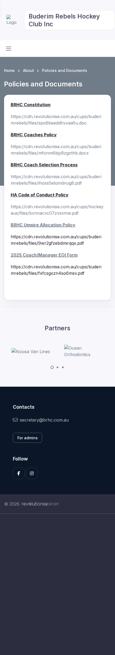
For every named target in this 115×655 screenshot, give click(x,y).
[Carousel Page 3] (62, 367)
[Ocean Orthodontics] (84, 351)
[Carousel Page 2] (57, 367)
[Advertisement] (57, 584)
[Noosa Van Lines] (30, 351)
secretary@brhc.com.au (44, 420)
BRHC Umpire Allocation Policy (43, 225)
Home (9, 70)
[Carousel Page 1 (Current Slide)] (52, 367)
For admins (27, 438)
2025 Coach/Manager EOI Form (44, 255)
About (28, 70)
